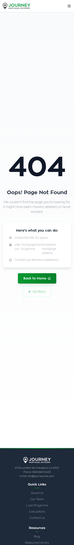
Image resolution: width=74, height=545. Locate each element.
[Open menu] (69, 6)
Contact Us (37, 517)
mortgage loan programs (31, 246)
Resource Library (37, 542)
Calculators (37, 511)
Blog (37, 536)
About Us (37, 493)
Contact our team (27, 259)
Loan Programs (37, 505)
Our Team (37, 499)
